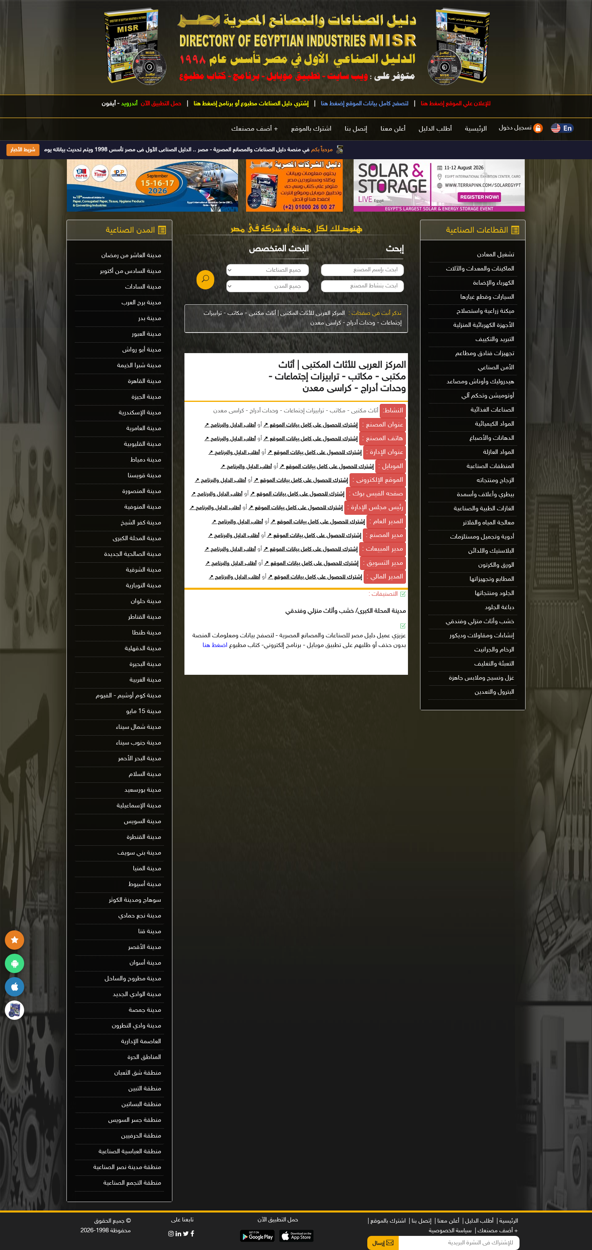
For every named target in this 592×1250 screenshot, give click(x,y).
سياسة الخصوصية (450, 1230)
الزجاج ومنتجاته (495, 481)
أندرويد (129, 103)
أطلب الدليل (435, 129)
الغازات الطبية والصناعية (484, 509)
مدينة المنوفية (142, 507)
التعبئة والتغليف (494, 664)
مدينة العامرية (143, 429)
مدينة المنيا (147, 869)
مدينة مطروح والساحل (133, 979)
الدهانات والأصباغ (492, 438)
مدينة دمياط (145, 460)
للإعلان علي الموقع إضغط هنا (455, 103)
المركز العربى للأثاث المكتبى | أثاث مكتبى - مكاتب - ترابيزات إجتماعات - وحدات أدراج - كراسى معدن (303, 318)
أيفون (109, 103)
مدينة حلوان (146, 601)
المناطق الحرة (144, 1057)
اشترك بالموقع (311, 129)
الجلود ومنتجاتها (494, 593)
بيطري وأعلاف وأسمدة (485, 495)
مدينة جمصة (145, 1010)
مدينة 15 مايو (143, 711)
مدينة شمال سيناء (138, 727)
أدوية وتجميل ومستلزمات (482, 537)
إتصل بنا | (420, 1221)
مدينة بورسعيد (142, 790)
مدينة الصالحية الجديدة (132, 554)
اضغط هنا (215, 645)
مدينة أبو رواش (141, 350)
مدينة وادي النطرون (136, 1026)
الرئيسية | (507, 1221)
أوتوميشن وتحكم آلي (488, 396)
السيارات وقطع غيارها (487, 297)
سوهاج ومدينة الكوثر (135, 900)
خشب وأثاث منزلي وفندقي (480, 622)
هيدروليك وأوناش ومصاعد (480, 382)
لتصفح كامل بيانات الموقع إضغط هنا (363, 103)
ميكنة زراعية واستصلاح (485, 311)
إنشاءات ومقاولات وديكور (481, 636)
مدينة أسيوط (144, 884)
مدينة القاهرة (144, 381)
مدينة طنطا (146, 633)
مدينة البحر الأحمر (139, 759)
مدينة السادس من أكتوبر (130, 271)
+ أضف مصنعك (255, 129)
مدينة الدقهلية (143, 649)
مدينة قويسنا (144, 476)
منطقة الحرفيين (141, 1136)
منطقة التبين (144, 1089)
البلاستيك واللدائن (491, 551)
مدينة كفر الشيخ (141, 523)
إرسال (379, 1243)
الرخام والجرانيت (494, 650)
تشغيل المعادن (495, 255)
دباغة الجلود (499, 607)
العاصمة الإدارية (141, 1042)
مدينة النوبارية (143, 586)
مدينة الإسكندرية (140, 413)
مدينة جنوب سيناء (138, 743)
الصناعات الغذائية (492, 410)
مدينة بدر (149, 318)
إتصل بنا (356, 129)
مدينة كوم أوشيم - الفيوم (128, 696)
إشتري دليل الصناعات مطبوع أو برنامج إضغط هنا (250, 103)
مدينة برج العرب (141, 303)
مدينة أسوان (145, 963)
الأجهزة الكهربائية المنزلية (483, 325)
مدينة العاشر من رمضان (131, 256)
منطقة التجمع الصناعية (132, 1183)
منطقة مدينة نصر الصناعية (127, 1167)
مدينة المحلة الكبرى (137, 539)
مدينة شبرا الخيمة (139, 366)
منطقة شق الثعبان (137, 1073)
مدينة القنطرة (144, 837)
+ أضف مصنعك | (496, 1230)
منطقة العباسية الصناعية (130, 1152)
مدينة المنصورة (141, 491)
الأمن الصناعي (496, 368)
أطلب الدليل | (477, 1221)
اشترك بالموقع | (387, 1221)
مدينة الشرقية (143, 570)
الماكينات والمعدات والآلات (480, 269)
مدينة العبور (146, 334)
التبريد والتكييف (495, 339)
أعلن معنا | (447, 1221)
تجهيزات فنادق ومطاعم (484, 354)
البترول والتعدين (494, 692)
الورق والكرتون (496, 565)
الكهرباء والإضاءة (493, 283)
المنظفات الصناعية (490, 466)
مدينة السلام (145, 774)
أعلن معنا (393, 129)
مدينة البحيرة (145, 664)
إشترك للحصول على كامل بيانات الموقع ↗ (310, 425)
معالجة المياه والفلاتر (488, 523)
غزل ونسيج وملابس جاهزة (481, 678)
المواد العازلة (498, 452)
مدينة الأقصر (144, 947)
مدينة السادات (143, 287)
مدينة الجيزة (146, 397)
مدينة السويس (142, 822)
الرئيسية (476, 129)
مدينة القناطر (144, 617)
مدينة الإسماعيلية (139, 806)
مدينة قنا (149, 932)
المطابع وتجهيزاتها (492, 579)
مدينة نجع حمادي (139, 916)
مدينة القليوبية (142, 444)
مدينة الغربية (145, 680)
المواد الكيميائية (494, 424)
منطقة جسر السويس (134, 1120)
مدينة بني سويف (139, 853)
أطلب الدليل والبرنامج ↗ (230, 425)
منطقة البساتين (141, 1105)
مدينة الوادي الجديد (137, 994)
